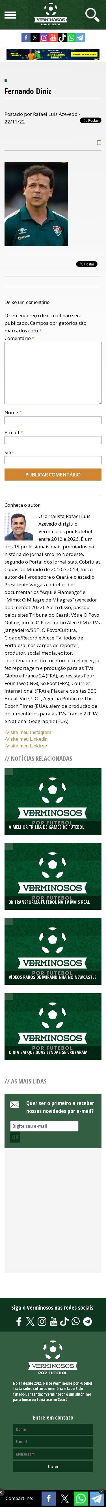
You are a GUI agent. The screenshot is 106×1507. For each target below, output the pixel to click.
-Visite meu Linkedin (26, 739)
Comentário (19, 338)
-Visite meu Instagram (28, 732)
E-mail (14, 432)
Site (9, 452)
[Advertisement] (53, 1213)
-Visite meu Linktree (26, 746)
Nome (13, 412)
